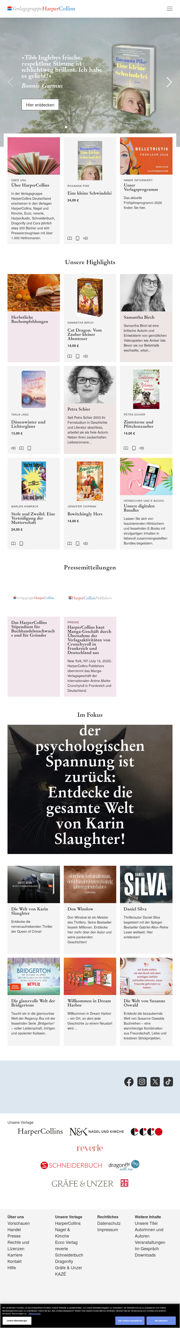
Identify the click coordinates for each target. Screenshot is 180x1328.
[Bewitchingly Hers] (90, 503)
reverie (61, 1248)
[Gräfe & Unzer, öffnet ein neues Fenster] (83, 1185)
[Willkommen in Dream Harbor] (90, 1002)
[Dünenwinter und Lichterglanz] (34, 410)
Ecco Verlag (66, 1242)
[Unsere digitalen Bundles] (146, 503)
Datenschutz (109, 1223)
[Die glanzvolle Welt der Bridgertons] (34, 1002)
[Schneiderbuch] (71, 1167)
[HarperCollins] (40, 1134)
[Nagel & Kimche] (97, 1134)
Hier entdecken (40, 103)
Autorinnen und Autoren (149, 1232)
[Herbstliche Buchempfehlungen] (34, 318)
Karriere (15, 1255)
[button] (11, 82)
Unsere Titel (146, 1223)
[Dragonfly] (124, 1169)
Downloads (145, 1255)
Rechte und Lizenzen (18, 1245)
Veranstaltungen (150, 1242)
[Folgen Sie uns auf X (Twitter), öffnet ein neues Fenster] (155, 1081)
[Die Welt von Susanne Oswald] (146, 1002)
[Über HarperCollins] (34, 190)
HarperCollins (68, 1223)
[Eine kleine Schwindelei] (90, 190)
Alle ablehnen (161, 1320)
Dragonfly (64, 1261)
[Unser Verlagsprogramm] (146, 190)
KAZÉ (60, 1274)
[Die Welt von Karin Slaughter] (34, 910)
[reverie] (90, 1150)
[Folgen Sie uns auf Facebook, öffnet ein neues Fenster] (129, 1081)
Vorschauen (19, 1223)
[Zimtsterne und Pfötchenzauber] (146, 410)
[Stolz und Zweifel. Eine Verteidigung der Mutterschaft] (34, 503)
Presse (14, 1236)
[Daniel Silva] (146, 910)
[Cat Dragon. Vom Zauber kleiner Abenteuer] (90, 318)
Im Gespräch (147, 1248)
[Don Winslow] (90, 910)
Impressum (107, 1229)
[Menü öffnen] (169, 9)
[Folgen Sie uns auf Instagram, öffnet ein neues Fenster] (142, 1081)
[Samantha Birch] (146, 318)
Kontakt (15, 1261)
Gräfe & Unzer (68, 1267)
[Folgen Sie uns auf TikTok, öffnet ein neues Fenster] (168, 1081)
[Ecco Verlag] (146, 1134)
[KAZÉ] (124, 1185)
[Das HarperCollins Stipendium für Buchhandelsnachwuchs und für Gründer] (34, 638)
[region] (90, 1316)
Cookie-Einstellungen (17, 1320)
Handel (14, 1229)
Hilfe (12, 1267)
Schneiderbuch (69, 1255)
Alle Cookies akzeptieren (130, 1320)
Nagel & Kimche (62, 1232)
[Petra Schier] (90, 410)
